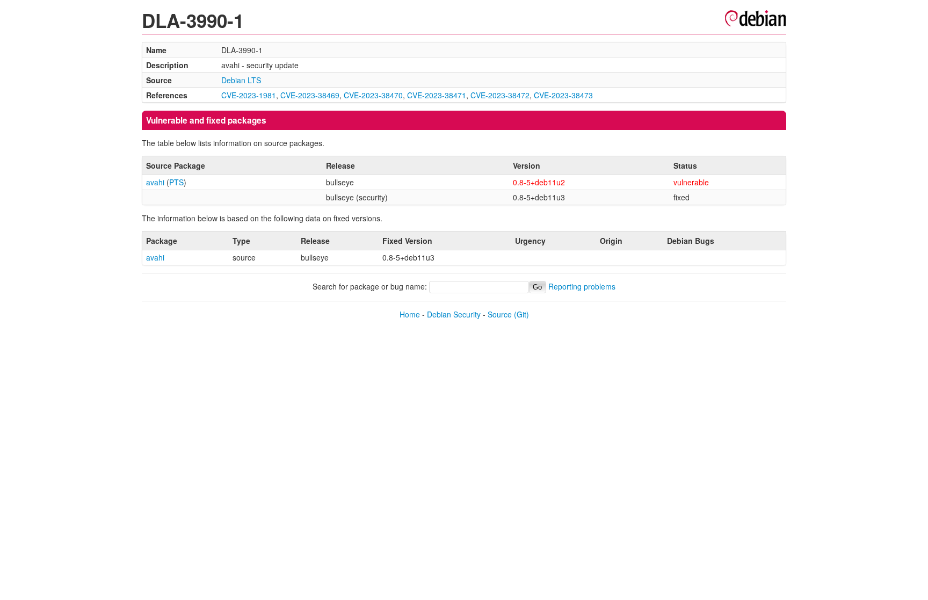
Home (410, 314)
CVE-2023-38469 (309, 95)
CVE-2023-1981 (248, 95)
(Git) (521, 314)
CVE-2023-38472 (500, 95)
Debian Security (454, 314)
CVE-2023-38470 (373, 95)
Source (500, 314)
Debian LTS (241, 80)
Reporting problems (581, 286)
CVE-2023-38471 (436, 95)
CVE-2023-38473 (563, 95)
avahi (155, 182)
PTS (176, 182)
